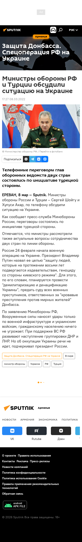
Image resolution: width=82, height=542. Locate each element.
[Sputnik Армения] (12, 31)
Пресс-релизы (40, 461)
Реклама (22, 461)
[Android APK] (15, 505)
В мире (69, 355)
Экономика (47, 419)
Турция (57, 363)
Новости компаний (15, 467)
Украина (35, 363)
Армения (27, 419)
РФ (46, 363)
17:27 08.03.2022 (13, 99)
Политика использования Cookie (24, 478)
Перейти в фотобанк (51, 151)
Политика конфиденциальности (23, 472)
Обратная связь (12, 493)
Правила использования (34, 455)
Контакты (8, 461)
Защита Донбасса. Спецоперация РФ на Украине (32, 355)
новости (9, 419)
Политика (70, 419)
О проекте (9, 455)
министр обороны (14, 363)
